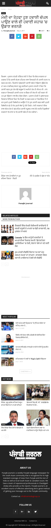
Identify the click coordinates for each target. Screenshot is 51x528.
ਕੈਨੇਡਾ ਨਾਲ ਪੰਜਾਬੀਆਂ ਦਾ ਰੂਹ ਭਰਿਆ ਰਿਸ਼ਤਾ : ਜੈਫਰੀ (11, 177)
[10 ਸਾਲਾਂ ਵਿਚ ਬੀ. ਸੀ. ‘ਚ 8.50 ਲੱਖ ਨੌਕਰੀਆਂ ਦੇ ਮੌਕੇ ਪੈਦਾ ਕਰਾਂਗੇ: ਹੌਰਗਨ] (38, 392)
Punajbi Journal (9, 31)
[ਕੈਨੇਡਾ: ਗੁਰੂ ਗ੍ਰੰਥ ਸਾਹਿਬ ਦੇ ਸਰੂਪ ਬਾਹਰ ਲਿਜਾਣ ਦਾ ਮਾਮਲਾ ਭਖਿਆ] (13, 392)
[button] (47, 3)
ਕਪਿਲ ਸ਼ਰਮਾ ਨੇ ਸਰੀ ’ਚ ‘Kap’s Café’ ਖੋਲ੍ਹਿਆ (31, 359)
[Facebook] (15, 511)
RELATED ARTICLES (10, 216)
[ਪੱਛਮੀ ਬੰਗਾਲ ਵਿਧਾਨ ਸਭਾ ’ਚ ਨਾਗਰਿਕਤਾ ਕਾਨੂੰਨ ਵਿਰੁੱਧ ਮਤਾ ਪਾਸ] (38, 418)
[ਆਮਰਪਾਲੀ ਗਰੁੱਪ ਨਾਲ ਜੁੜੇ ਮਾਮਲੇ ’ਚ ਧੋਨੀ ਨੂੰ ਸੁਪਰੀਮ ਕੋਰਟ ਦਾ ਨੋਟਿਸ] (7, 350)
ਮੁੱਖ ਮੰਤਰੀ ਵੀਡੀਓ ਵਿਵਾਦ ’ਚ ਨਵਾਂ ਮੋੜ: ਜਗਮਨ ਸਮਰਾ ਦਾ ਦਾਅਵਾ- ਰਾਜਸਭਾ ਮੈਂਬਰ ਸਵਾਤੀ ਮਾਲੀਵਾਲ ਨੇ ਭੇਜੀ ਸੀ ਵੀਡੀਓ (31, 255)
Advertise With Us (20, 521)
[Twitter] (35, 511)
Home (3, 9)
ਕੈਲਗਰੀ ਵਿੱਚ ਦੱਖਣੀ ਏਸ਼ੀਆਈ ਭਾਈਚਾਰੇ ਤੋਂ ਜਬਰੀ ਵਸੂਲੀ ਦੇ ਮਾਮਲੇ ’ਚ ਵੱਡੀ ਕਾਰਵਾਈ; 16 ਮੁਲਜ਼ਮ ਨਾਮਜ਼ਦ (32, 228)
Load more (25, 371)
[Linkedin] (28, 511)
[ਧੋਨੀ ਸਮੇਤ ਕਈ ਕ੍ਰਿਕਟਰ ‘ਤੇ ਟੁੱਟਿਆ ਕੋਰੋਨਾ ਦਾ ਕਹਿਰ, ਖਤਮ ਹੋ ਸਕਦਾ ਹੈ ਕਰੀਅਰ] (7, 326)
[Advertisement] (25, 56)
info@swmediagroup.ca (30, 496)
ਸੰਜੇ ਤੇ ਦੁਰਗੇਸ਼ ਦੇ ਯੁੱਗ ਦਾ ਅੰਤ (40, 176)
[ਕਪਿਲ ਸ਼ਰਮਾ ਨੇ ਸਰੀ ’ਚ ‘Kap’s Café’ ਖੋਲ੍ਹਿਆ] (7, 362)
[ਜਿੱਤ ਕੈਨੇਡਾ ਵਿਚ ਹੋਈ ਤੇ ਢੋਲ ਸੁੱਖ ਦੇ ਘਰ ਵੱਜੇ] (13, 418)
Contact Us (33, 521)
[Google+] (22, 511)
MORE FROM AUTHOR (11, 219)
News (3, 13)
